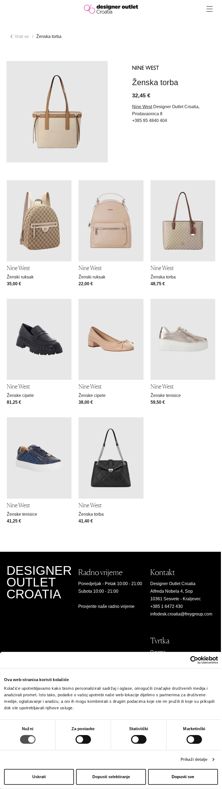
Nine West (142, 106)
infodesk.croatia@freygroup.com (181, 614)
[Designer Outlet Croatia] (111, 9)
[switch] (83, 739)
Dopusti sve (183, 776)
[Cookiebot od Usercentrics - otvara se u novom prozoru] (194, 660)
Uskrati (39, 776)
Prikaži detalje (194, 759)
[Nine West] (145, 68)
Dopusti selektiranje (111, 776)
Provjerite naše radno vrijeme (106, 606)
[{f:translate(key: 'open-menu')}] (210, 9)
